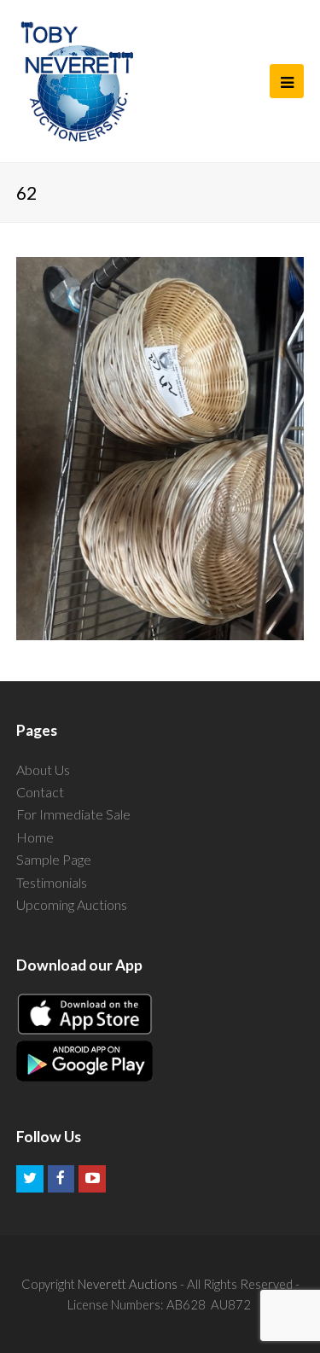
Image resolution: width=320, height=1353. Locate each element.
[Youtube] (92, 1179)
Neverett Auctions (127, 1284)
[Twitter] (30, 1179)
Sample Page (53, 859)
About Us (43, 769)
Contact (40, 792)
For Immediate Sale (73, 814)
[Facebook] (61, 1179)
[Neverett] (77, 81)
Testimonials (51, 882)
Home (35, 837)
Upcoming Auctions (71, 904)
